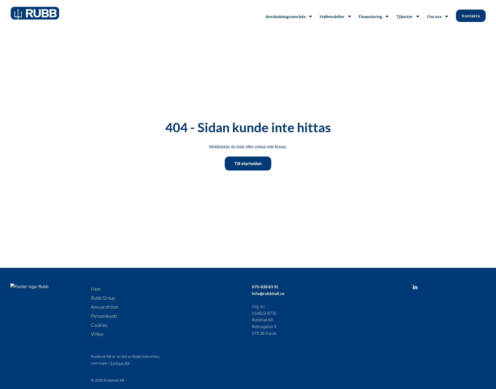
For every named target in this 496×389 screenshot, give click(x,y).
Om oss (434, 16)
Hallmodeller (332, 16)
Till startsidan (248, 163)
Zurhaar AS (119, 363)
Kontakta (471, 15)
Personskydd (104, 316)
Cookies (99, 325)
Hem (95, 289)
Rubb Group (103, 298)
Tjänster (404, 16)
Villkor (97, 334)
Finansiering (370, 16)
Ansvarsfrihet (104, 307)
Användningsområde (286, 16)
